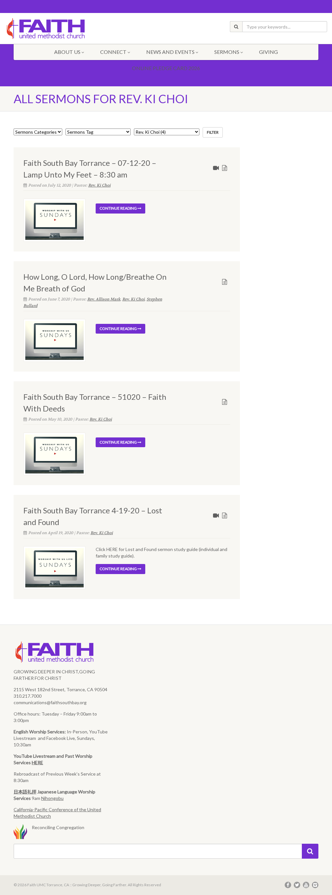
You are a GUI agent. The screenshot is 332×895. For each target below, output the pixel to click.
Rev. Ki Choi (99, 185)
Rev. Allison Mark (103, 299)
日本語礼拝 (25, 791)
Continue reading (118, 208)
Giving (268, 52)
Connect (113, 52)
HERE (37, 762)
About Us (67, 52)
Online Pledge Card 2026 (166, 68)
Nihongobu (52, 798)
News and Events (170, 52)
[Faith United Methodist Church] (55, 29)
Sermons (226, 52)
